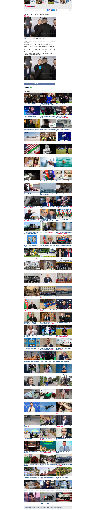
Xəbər (31, 507)
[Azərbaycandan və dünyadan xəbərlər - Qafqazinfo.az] (30, 6)
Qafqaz (25, 38)
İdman (44, 507)
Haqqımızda (51, 507)
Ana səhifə (26, 507)
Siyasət (33, 507)
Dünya (39, 507)
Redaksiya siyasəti (59, 507)
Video (29, 507)
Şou (45, 507)
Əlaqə (55, 507)
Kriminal (36, 507)
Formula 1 (48, 507)
